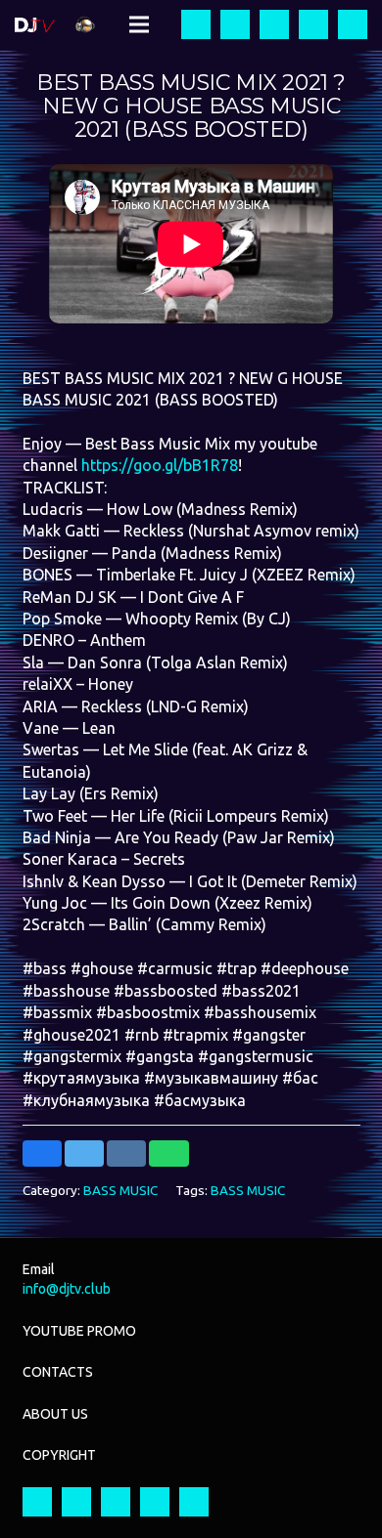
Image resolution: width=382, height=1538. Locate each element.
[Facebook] (196, 24)
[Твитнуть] (85, 1153)
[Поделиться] (43, 1153)
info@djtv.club (67, 1289)
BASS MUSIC (120, 1190)
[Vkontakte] (352, 24)
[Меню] (139, 24)
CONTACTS (58, 1372)
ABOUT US (55, 1414)
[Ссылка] (35, 25)
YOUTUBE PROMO (79, 1331)
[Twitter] (313, 24)
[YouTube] (274, 24)
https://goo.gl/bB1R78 (159, 465)
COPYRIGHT (59, 1455)
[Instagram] (235, 24)
